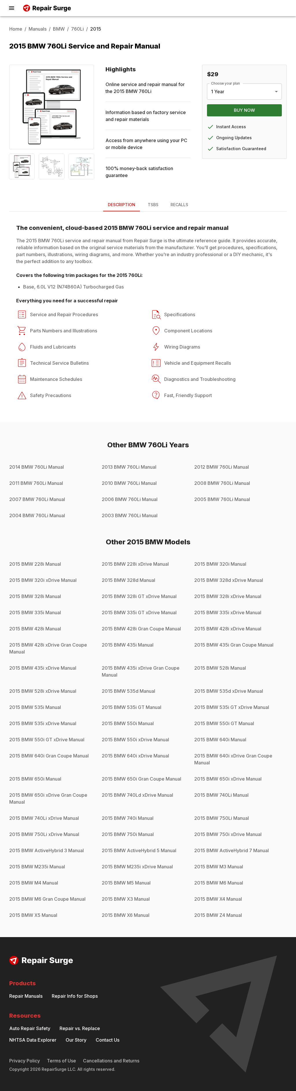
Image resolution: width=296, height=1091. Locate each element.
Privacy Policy (24, 1061)
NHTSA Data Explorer (32, 1040)
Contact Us (107, 1040)
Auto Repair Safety (29, 1028)
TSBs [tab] (153, 204)
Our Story (76, 1040)
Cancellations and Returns (111, 1061)
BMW (59, 29)
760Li (77, 29)
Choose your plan (225, 83)
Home (15, 29)
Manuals (38, 29)
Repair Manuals (25, 996)
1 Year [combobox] (217, 91)
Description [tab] (121, 204)
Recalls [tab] (179, 204)
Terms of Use (61, 1061)
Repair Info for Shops (75, 996)
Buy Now (244, 110)
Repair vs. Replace (80, 1028)
